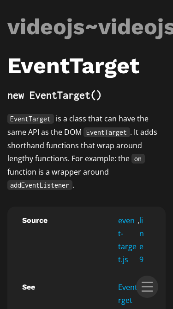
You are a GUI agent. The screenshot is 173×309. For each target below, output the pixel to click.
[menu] (147, 287)
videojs (46, 26)
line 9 (141, 240)
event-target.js (127, 240)
